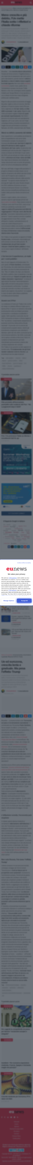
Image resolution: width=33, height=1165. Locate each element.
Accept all (24, 600)
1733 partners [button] (13, 578)
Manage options (8, 600)
